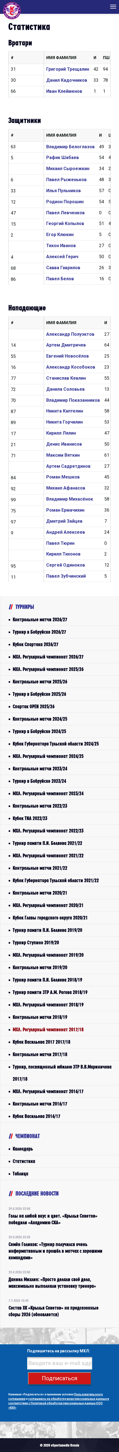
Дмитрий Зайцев (64, 521)
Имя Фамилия (61, 57)
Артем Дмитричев (66, 345)
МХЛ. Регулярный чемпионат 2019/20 (48, 955)
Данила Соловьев (65, 389)
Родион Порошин (65, 201)
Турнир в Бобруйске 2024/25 (39, 731)
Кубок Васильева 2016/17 (36, 1116)
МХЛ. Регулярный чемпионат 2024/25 (48, 756)
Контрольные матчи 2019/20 (40, 967)
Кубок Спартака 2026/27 (35, 644)
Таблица (20, 1173)
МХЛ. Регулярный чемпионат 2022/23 (48, 830)
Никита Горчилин (64, 422)
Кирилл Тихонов (63, 554)
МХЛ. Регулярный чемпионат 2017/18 (48, 1029)
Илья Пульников (63, 190)
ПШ (106, 57)
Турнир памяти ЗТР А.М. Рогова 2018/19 (50, 992)
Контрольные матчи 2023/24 (40, 768)
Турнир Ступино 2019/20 (36, 942)
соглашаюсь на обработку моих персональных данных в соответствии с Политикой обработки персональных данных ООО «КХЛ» (58, 1403)
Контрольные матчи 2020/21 (40, 892)
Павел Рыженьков (66, 179)
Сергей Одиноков (65, 565)
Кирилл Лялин (61, 433)
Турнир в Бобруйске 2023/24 (39, 781)
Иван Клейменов (64, 91)
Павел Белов (60, 278)
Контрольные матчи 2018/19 (40, 1017)
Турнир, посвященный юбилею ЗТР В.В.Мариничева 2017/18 (62, 1072)
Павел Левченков (65, 212)
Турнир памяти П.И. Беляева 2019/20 (47, 930)
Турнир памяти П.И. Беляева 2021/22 (47, 843)
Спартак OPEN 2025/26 (34, 706)
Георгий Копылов (65, 223)
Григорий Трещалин (67, 69)
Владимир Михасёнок (69, 499)
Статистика (24, 1161)
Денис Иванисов (64, 444)
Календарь (23, 1148)
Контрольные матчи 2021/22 (40, 868)
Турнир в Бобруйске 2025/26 (39, 694)
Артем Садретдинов (68, 466)
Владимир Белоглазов (70, 146)
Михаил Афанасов (65, 488)
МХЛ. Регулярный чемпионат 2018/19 (48, 1004)
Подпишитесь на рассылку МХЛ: (58, 1351)
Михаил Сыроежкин (67, 168)
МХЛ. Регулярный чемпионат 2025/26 (48, 669)
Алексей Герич (62, 256)
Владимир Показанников (73, 400)
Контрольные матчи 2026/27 (40, 619)
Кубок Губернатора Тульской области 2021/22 (56, 880)
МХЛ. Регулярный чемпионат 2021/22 (48, 855)
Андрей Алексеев (65, 532)
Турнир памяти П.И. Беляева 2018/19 (47, 979)
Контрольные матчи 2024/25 (40, 718)
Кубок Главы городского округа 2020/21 (50, 917)
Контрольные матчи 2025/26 (40, 681)
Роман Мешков (63, 477)
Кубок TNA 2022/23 (30, 818)
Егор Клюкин (60, 234)
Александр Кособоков (70, 367)
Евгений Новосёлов (67, 356)
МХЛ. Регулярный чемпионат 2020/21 (48, 905)
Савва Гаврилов (63, 267)
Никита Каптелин (64, 411)
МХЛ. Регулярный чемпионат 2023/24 (48, 793)
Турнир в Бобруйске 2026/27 (39, 631)
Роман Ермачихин (65, 510)
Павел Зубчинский (66, 576)
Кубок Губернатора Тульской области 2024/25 (56, 743)
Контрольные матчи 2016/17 (40, 1103)
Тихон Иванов (61, 245)
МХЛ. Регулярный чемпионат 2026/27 (48, 656)
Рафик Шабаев (62, 157)
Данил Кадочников (66, 80)
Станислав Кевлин (66, 378)
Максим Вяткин (63, 455)
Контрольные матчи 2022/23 (40, 805)
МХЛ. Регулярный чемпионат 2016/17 (48, 1091)
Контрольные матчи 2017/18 (40, 1054)
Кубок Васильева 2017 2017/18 (41, 1041)
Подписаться (59, 1378)
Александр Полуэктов (70, 334)
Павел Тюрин (60, 543)
